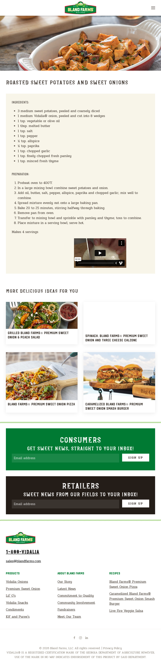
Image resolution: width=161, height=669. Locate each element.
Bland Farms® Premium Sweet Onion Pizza (127, 584)
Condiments (15, 609)
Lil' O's (11, 595)
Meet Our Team (69, 616)
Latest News (67, 588)
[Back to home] (80, 8)
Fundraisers (66, 609)
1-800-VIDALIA (22, 551)
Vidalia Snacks (17, 602)
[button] (153, 8)
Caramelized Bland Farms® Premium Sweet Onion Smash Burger (132, 598)
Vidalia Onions (17, 581)
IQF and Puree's (18, 616)
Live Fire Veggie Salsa (126, 610)
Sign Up (135, 457)
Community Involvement (76, 602)
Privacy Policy (112, 648)
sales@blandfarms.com (23, 561)
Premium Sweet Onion (23, 588)
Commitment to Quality (76, 595)
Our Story (65, 581)
